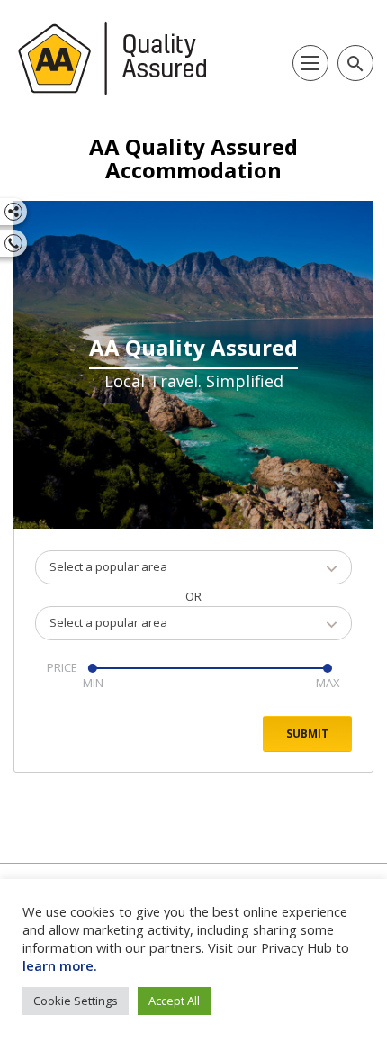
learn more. (59, 965)
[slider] (91, 668)
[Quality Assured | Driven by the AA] (113, 58)
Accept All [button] (174, 1000)
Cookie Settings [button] (75, 1000)
